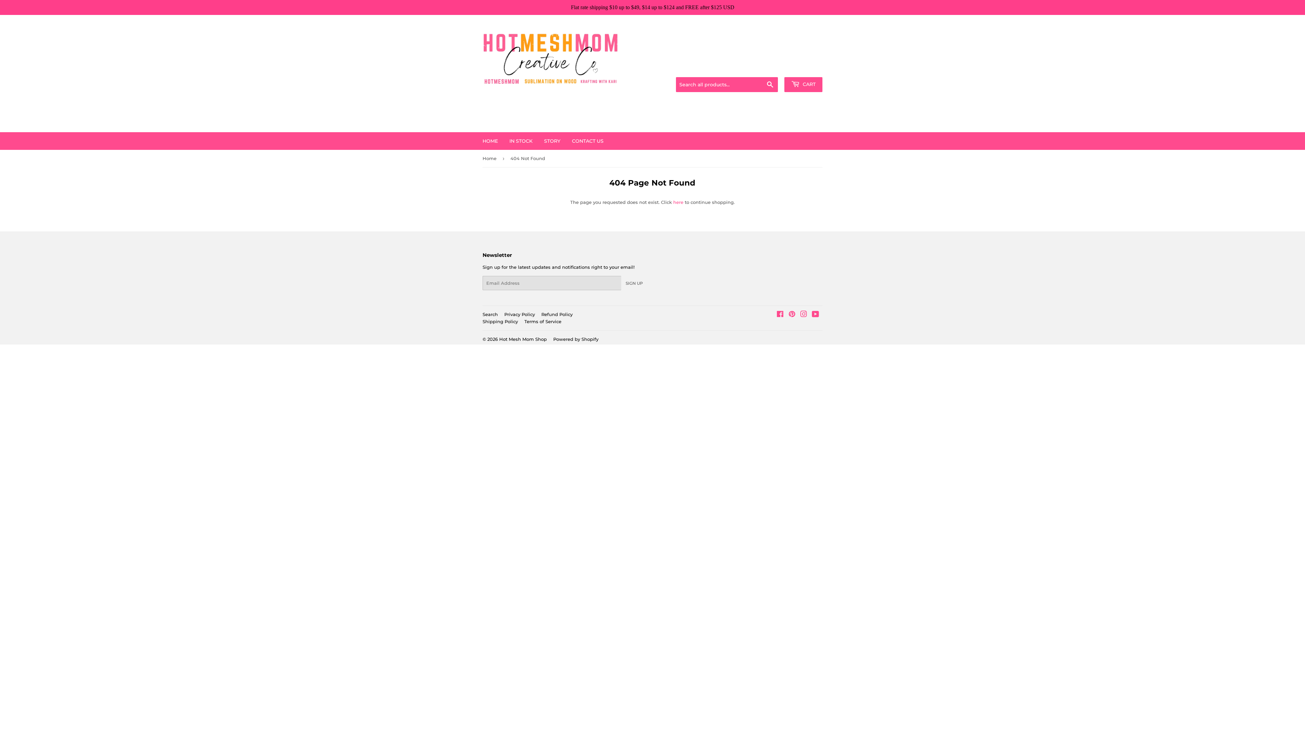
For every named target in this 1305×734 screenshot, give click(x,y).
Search (490, 314)
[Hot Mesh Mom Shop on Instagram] (803, 315)
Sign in (769, 68)
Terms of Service (542, 321)
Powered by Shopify (575, 339)
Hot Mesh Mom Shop (523, 339)
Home (490, 141)
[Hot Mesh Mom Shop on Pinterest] (792, 315)
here (678, 202)
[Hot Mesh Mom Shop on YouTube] (815, 315)
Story (552, 141)
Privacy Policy (519, 314)
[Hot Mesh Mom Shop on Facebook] (780, 315)
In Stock (521, 141)
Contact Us (588, 141)
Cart (808, 84)
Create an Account (803, 68)
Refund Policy (557, 314)
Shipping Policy (500, 321)
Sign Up (634, 283)
